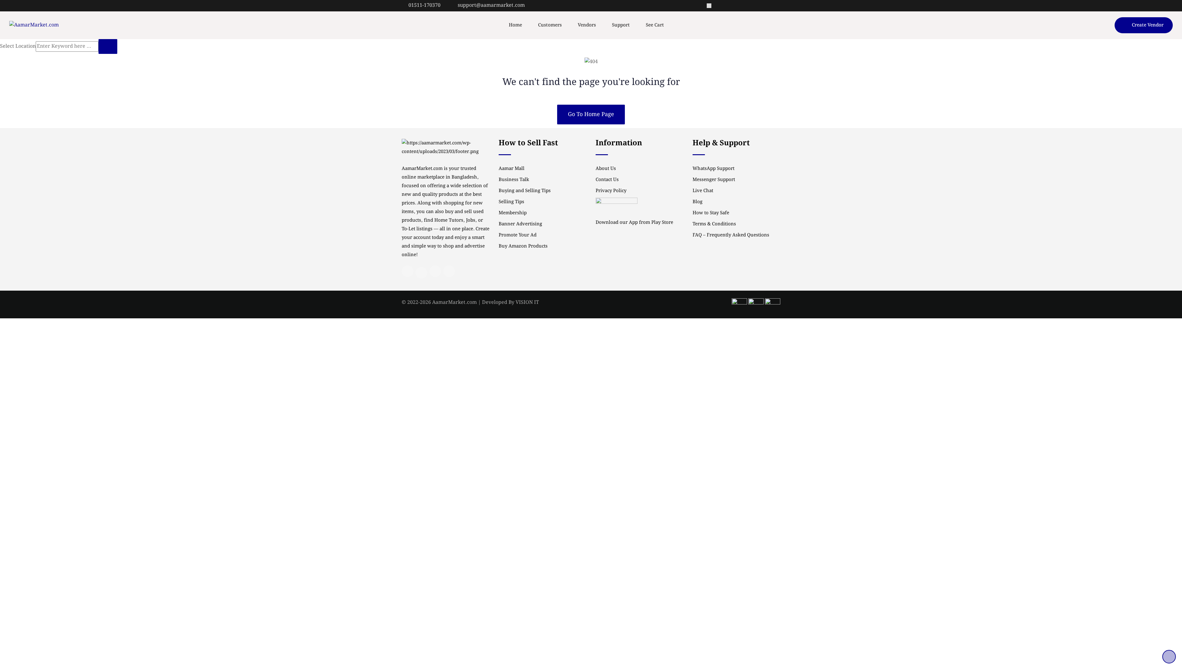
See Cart (655, 25)
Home (515, 25)
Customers (550, 25)
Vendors (587, 25)
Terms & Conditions (714, 224)
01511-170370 (424, 5)
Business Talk (514, 179)
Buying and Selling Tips (525, 191)
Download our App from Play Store (634, 222)
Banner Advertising (520, 224)
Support (621, 25)
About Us (606, 168)
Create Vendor (1148, 25)
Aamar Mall (512, 168)
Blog (697, 202)
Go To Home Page (591, 114)
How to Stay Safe (711, 213)
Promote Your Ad (518, 235)
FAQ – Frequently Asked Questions (731, 235)
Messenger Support (714, 179)
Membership (513, 213)
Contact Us (607, 179)
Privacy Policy (611, 191)
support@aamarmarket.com (491, 5)
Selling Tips (511, 202)
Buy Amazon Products (523, 246)
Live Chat (703, 191)
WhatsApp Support (713, 168)
